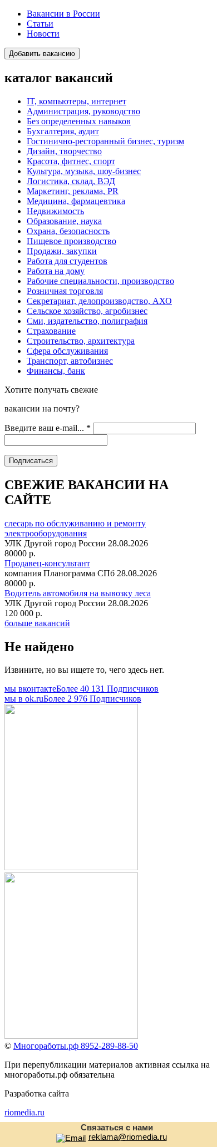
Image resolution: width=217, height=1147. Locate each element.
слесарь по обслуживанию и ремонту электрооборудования (75, 528)
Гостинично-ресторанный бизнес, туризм (105, 141)
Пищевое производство (71, 241)
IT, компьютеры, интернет (76, 101)
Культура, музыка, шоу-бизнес (84, 171)
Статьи (40, 23)
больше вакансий (37, 623)
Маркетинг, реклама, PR (73, 191)
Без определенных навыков (79, 121)
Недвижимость (55, 211)
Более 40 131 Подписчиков (81, 688)
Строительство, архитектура (81, 341)
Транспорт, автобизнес (70, 361)
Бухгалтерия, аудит (63, 131)
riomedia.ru (24, 1112)
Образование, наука (64, 221)
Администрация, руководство (83, 111)
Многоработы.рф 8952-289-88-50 (75, 1045)
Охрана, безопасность (68, 231)
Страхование (51, 331)
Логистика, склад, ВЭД (71, 181)
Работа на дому (56, 271)
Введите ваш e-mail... (47, 428)
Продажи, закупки (62, 251)
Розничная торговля (65, 291)
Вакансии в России (63, 13)
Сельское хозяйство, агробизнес (87, 311)
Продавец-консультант (47, 563)
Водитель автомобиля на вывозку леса (77, 593)
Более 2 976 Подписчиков (72, 698)
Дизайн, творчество (64, 151)
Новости (43, 33)
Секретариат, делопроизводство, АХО (99, 301)
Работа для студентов (67, 261)
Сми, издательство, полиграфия (87, 321)
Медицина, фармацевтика (76, 201)
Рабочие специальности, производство (100, 281)
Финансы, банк (56, 370)
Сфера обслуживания (67, 351)
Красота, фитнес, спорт (71, 161)
